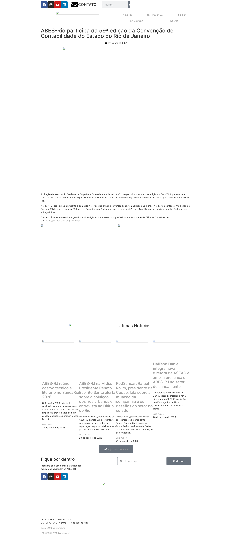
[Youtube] (57, 4)
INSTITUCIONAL (155, 15)
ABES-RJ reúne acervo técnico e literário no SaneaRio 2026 (60, 390)
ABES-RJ (127, 15)
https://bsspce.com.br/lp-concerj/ (63, 220)
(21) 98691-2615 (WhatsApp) (55, 533)
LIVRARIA (173, 21)
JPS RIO (182, 15)
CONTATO (87, 4)
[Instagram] (51, 4)
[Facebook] (44, 4)
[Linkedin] (64, 4)
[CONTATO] (74, 4)
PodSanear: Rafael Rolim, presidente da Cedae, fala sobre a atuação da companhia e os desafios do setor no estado (134, 397)
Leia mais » (48, 424)
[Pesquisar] (129, 4)
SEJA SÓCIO (136, 21)
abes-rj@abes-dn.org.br (53, 528)
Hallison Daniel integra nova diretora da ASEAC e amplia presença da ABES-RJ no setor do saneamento (171, 375)
